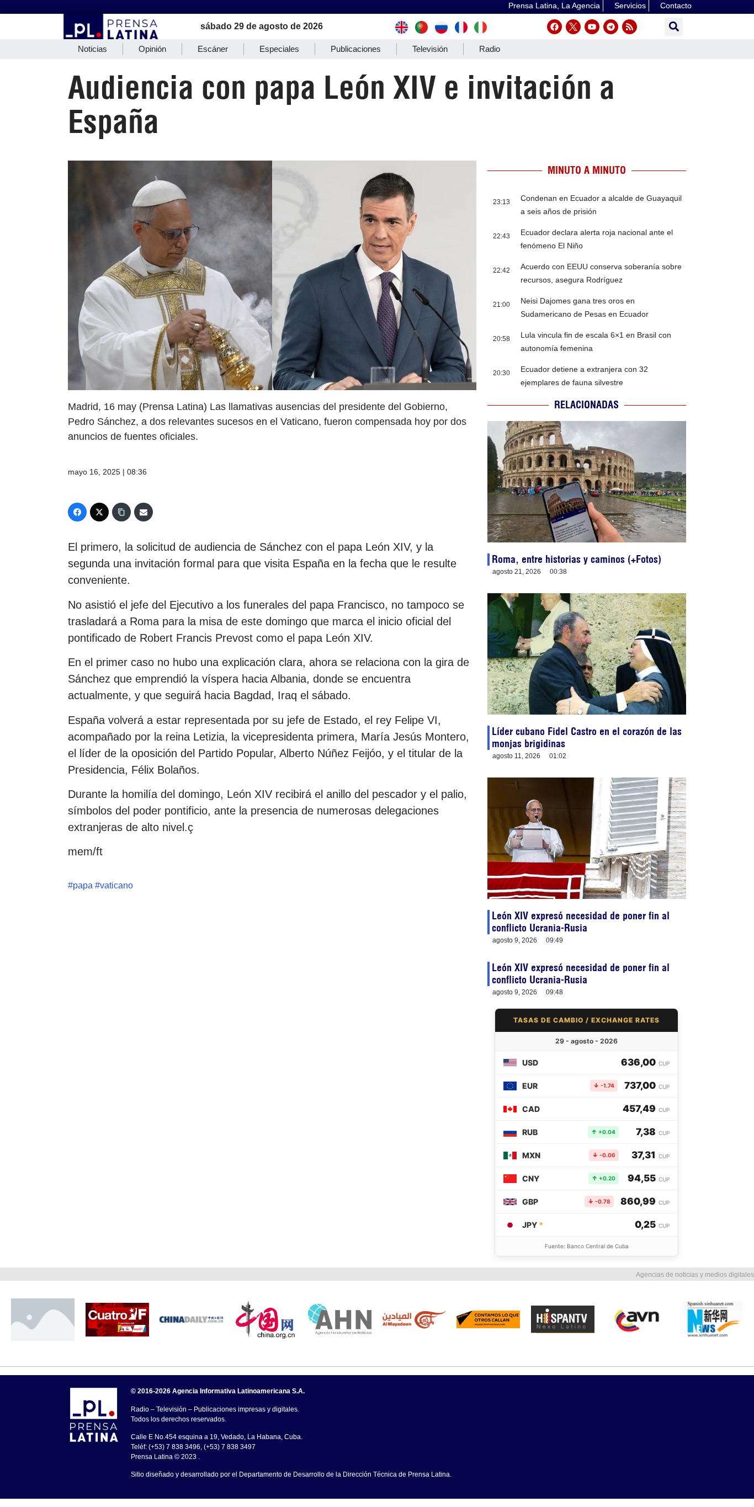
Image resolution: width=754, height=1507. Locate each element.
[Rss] (629, 26)
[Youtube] (592, 26)
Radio (489, 49)
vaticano (116, 885)
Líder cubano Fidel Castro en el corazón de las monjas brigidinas (587, 737)
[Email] (143, 512)
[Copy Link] (121, 512)
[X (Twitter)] (99, 512)
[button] (674, 27)
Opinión (152, 49)
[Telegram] (610, 26)
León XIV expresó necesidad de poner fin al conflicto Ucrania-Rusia (581, 921)
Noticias (92, 49)
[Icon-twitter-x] (573, 26)
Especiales (279, 49)
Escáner (213, 49)
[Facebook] (554, 26)
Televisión (430, 49)
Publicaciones (356, 49)
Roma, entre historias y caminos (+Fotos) (576, 559)
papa (83, 885)
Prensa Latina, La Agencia (554, 5)
